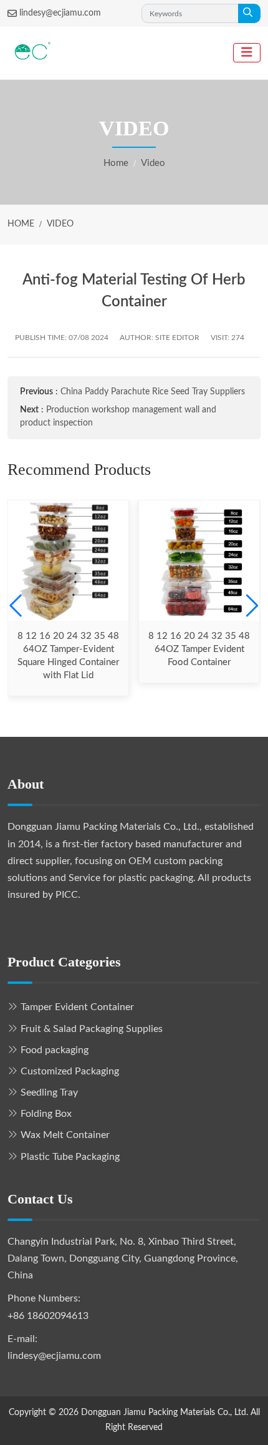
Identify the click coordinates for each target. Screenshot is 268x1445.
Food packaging (55, 1050)
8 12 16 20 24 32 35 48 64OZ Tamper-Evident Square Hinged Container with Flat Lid (68, 655)
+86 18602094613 (48, 1316)
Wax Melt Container (65, 1135)
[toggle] (247, 52)
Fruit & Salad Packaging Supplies (92, 1029)
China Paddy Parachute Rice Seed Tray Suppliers (152, 391)
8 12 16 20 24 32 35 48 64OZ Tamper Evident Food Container (199, 649)
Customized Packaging (70, 1071)
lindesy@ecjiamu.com (60, 13)
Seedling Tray (49, 1092)
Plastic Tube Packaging (70, 1157)
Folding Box (46, 1114)
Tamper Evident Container (77, 1007)
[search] (249, 13)
